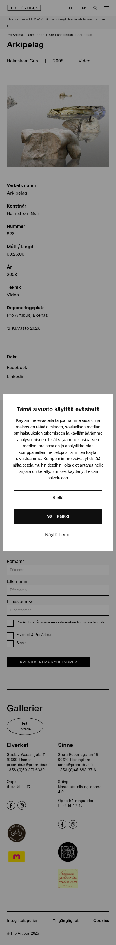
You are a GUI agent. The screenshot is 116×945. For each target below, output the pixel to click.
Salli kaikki (58, 516)
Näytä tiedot (58, 534)
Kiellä (58, 497)
